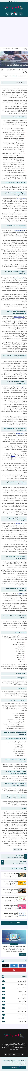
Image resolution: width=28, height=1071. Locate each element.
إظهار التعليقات (13, 922)
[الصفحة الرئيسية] (14, 1035)
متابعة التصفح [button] (14, 1067)
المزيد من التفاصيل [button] (20, 1063)
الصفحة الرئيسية (24, 48)
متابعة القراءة (23, 954)
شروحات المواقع (17, 48)
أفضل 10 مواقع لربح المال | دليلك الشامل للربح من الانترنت (13, 616)
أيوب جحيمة (15, 75)
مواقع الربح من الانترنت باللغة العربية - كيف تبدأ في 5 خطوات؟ (13, 356)
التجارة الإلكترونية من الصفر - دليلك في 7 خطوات (14, 946)
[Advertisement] (14, 31)
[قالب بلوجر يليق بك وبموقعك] (20, 1067)
